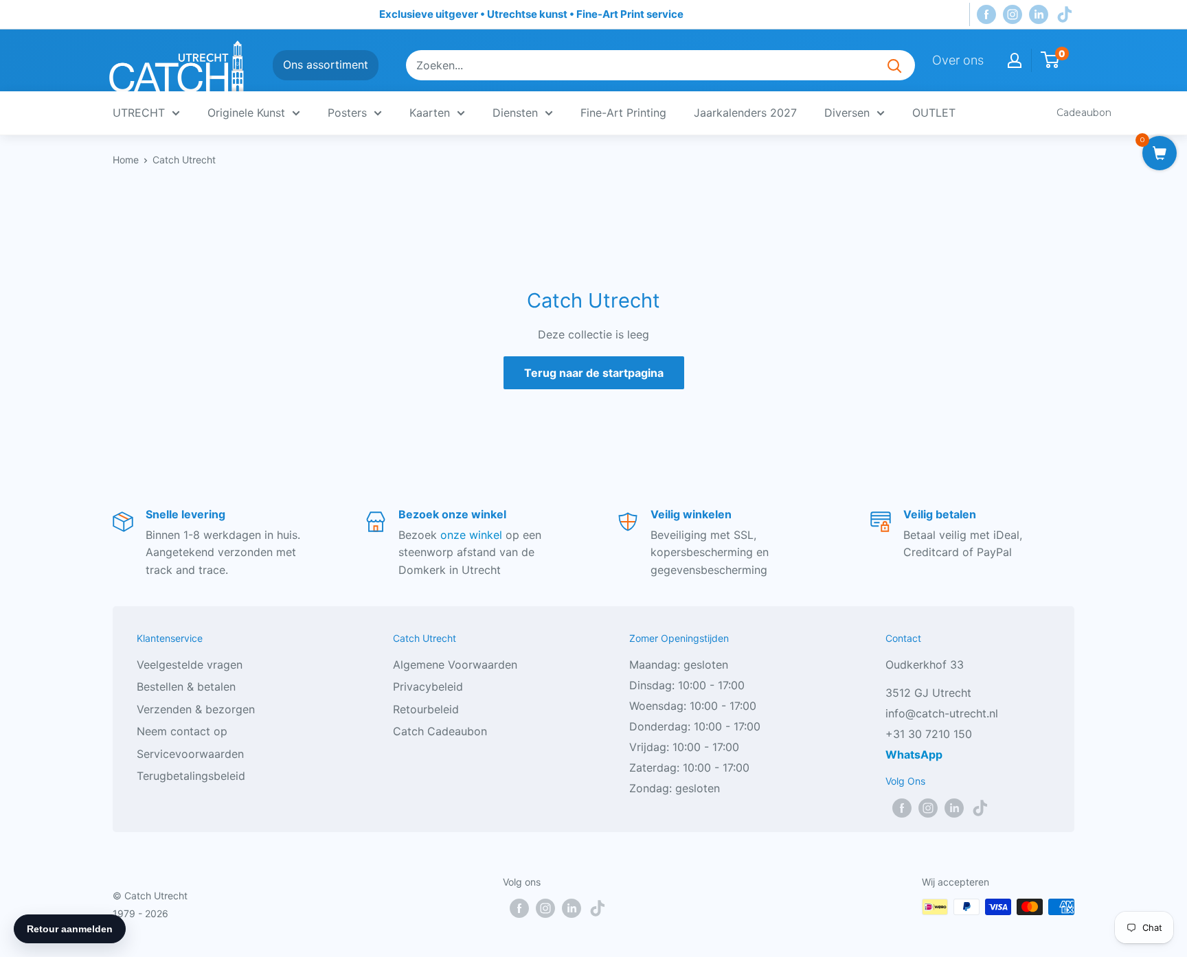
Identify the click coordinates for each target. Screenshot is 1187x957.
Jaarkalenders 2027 (745, 112)
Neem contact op (182, 731)
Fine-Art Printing (623, 112)
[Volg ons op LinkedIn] (1038, 15)
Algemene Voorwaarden (455, 664)
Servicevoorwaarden (190, 754)
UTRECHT (139, 112)
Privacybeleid (428, 686)
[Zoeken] (894, 65)
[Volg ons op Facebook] (986, 15)
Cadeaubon (1083, 112)
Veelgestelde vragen (189, 664)
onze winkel (471, 535)
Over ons (958, 60)
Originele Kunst (246, 112)
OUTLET (934, 112)
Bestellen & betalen (186, 686)
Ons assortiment (325, 64)
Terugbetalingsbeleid (191, 776)
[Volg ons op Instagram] (1012, 15)
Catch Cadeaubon (440, 731)
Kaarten (429, 112)
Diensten (515, 112)
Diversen (847, 112)
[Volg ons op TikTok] (1064, 15)
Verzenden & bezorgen (196, 709)
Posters (347, 112)
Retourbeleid (426, 709)
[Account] (1014, 60)
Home (126, 159)
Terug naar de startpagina (594, 373)
